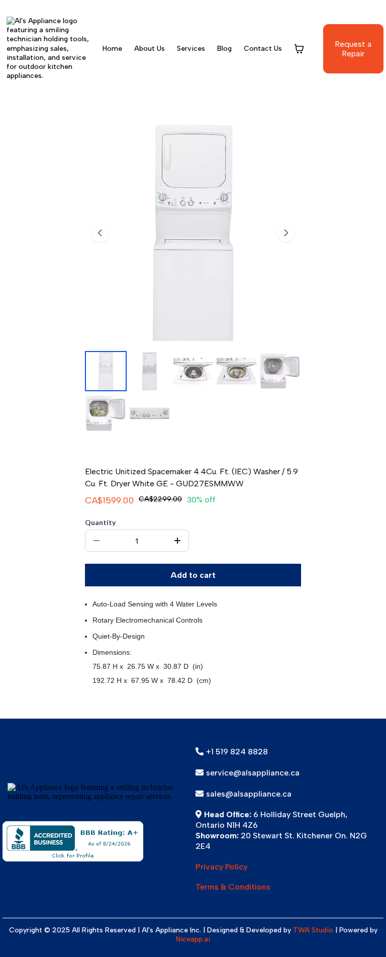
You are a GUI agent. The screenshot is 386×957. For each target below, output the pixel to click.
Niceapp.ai (193, 939)
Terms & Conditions (233, 887)
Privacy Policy (221, 867)
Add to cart (193, 575)
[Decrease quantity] (96, 541)
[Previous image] (100, 233)
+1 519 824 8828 (237, 751)
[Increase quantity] (177, 541)
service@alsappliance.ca (253, 772)
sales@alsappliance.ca (249, 794)
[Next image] (286, 233)
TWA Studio (313, 930)
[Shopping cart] (299, 49)
